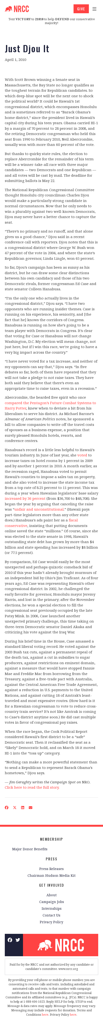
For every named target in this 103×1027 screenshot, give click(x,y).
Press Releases (51, 868)
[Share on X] (14, 807)
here (45, 1015)
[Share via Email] (30, 807)
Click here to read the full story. (32, 787)
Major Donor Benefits (29, 849)
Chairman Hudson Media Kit (51, 875)
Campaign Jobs (51, 901)
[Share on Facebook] (6, 807)
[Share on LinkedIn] (22, 807)
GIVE (81, 8)
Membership (51, 839)
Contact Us (51, 915)
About (51, 895)
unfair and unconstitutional (39, 509)
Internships (52, 908)
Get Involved (51, 885)
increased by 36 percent (25, 498)
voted (82, 455)
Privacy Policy (51, 922)
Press (51, 858)
